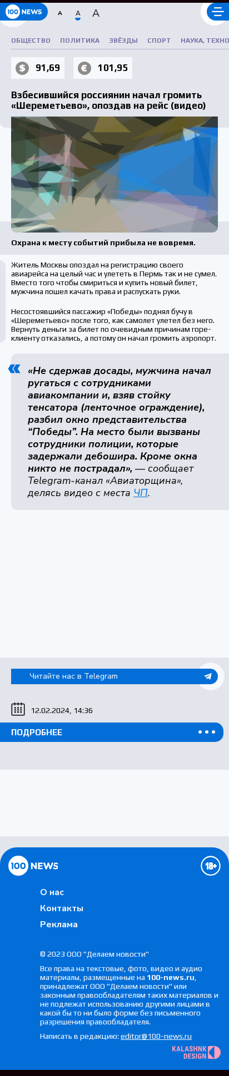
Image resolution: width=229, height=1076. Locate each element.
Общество (31, 40)
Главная (33, 866)
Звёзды (123, 40)
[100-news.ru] (24, 12)
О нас (52, 892)
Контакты (61, 908)
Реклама (59, 924)
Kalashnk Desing (196, 1052)
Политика (79, 40)
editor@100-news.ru (156, 1036)
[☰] (218, 12)
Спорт (159, 40)
